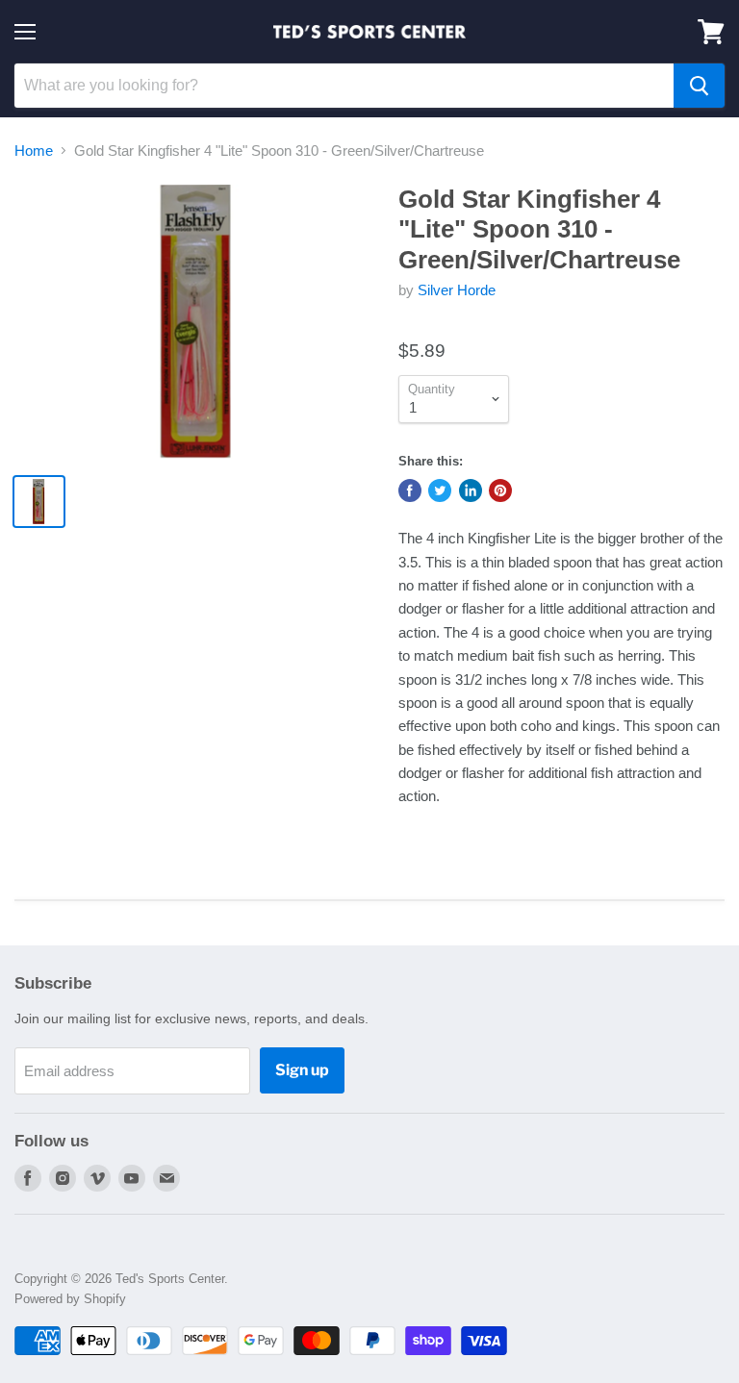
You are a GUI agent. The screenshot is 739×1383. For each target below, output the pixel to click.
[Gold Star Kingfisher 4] (197, 322)
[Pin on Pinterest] (500, 490)
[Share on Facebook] (409, 490)
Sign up (302, 1070)
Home (33, 150)
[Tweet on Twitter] (439, 490)
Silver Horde (457, 290)
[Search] (699, 85)
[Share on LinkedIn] (470, 490)
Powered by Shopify (70, 1299)
